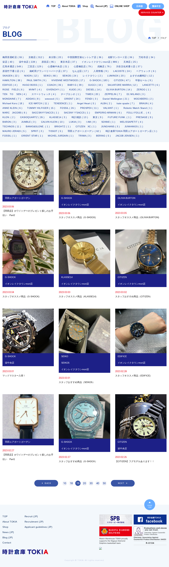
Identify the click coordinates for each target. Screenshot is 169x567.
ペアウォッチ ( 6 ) (146, 71)
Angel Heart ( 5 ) (86, 103)
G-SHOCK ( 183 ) (99, 80)
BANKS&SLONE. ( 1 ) (38, 126)
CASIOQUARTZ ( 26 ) (32, 117)
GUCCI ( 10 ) (95, 85)
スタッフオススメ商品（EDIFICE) (141, 343)
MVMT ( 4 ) (35, 89)
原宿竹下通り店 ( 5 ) (13, 71)
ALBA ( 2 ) (106, 103)
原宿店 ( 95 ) (49, 62)
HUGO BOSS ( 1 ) (32, 85)
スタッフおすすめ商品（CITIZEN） (141, 264)
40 (97, 483)
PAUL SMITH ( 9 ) (37, 80)
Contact (6, 542)
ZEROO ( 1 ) (144, 89)
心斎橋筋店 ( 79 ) (83, 66)
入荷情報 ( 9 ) (100, 71)
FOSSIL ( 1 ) (9, 135)
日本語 (139, 6)
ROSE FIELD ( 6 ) (13, 89)
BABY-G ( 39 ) (75, 85)
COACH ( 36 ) (55, 85)
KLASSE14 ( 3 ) (58, 117)
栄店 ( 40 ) (8, 62)
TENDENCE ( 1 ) (63, 103)
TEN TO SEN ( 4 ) (14, 94)
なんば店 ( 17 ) (80, 71)
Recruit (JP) (101, 6)
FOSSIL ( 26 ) (68, 108)
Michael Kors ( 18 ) (13, 103)
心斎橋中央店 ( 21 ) (58, 66)
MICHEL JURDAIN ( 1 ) (61, 135)
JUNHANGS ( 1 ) (134, 126)
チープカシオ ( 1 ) (71, 94)
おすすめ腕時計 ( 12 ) (142, 75)
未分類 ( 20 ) (56, 57)
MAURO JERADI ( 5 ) (14, 131)
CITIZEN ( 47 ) (122, 80)
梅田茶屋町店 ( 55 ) (13, 57)
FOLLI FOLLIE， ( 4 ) (139, 112)
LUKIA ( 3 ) (75, 122)
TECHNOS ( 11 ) (11, 126)
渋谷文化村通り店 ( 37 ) (129, 66)
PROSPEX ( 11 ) (89, 108)
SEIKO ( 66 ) (50, 75)
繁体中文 (156, 6)
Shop (85, 6)
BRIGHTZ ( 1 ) (62, 126)
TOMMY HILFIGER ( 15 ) (41, 108)
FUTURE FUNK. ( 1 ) (119, 117)
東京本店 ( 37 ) (68, 62)
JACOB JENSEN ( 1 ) (127, 135)
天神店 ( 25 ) (130, 62)
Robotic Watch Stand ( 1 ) (137, 108)
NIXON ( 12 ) (31, 75)
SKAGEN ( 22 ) (10, 75)
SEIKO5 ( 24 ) (70, 75)
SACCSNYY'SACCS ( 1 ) (45, 112)
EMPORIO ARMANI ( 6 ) (108, 112)
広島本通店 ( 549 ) (12, 66)
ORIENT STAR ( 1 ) (32, 135)
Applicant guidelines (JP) (38, 527)
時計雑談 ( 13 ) (80, 117)
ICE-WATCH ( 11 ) (39, 103)
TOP (53, 6)
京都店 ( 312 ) (36, 57)
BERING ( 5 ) (103, 135)
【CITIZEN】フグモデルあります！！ (141, 428)
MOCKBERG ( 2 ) (143, 98)
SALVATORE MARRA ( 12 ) (123, 85)
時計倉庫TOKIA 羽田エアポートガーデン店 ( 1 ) (131, 131)
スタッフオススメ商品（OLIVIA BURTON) (141, 185)
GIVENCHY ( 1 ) (55, 89)
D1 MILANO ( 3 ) (136, 94)
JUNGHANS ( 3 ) (110, 126)
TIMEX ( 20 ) (92, 94)
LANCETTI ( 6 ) (151, 85)
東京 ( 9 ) (98, 117)
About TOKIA (68, 6)
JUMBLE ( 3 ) (28, 122)
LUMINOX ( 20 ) (116, 75)
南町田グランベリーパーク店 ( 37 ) (49, 71)
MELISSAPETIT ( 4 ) (131, 122)
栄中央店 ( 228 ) (28, 62)
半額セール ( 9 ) (144, 80)
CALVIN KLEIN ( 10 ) (52, 122)
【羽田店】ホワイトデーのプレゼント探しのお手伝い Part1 (28, 427)
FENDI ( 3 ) (91, 98)
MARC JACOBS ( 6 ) (14, 112)
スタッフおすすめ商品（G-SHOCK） (84, 428)
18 (71, 483)
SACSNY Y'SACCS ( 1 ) (77, 112)
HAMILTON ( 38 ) (12, 80)
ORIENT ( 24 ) (72, 98)
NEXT (121, 483)
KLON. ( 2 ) (8, 117)
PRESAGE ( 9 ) (144, 117)
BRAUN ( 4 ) (146, 103)
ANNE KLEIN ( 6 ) (12, 108)
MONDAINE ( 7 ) (11, 98)
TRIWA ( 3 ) (84, 135)
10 (64, 483)
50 (104, 483)
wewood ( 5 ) (52, 98)
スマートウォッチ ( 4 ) (44, 94)
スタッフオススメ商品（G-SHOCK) (84, 185)
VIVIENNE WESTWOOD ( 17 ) (68, 80)
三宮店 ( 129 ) (35, 66)
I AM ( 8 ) (91, 122)
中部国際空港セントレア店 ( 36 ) (85, 57)
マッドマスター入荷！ (28, 343)
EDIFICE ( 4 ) (10, 85)
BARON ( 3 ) (9, 122)
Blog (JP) (7, 537)
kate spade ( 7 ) (126, 103)
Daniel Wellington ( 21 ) (116, 98)
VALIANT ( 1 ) (111, 108)
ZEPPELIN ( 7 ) (113, 94)
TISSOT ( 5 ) (56, 131)
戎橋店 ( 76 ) (104, 66)
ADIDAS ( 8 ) (33, 98)
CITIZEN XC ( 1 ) (86, 126)
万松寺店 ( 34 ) (147, 57)
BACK (48, 483)
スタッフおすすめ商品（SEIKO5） (84, 346)
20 (84, 483)
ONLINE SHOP (122, 6)
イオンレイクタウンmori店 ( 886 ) (100, 62)
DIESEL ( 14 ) (93, 89)
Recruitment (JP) (34, 521)
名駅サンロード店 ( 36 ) (121, 57)
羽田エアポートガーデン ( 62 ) (84, 131)
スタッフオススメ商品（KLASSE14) (84, 264)
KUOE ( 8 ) (75, 89)
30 (91, 483)
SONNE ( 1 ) (108, 122)
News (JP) (8, 532)
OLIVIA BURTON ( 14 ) (119, 89)
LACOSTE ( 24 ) (122, 71)
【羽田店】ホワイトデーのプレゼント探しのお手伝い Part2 (28, 183)
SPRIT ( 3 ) (37, 131)
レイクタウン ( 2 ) (92, 75)
